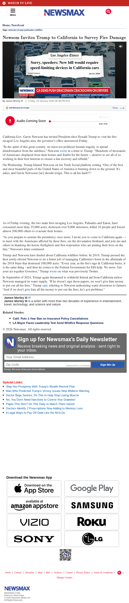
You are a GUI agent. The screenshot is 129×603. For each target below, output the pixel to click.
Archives (58, 572)
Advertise (29, 572)
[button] (108, 11)
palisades (29, 30)
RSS (48, 572)
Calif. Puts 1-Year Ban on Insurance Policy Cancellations (50, 318)
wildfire (39, 30)
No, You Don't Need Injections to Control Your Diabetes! (41, 399)
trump (21, 30)
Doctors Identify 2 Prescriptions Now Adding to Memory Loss (44, 408)
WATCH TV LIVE (20, 3)
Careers (69, 572)
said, (45, 285)
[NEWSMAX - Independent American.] (64, 12)
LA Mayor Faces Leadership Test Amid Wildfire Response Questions (58, 323)
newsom (12, 30)
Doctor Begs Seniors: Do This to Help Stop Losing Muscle (42, 395)
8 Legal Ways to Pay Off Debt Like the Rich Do (35, 412)
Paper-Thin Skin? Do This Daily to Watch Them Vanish (40, 404)
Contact (18, 572)
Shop (40, 572)
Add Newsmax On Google (19, 108)
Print (115, 108)
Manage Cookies (64, 577)
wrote (63, 151)
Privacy (7, 369)
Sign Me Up (107, 364)
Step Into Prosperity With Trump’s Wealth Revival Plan (40, 386)
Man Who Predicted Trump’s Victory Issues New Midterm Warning (47, 391)
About (8, 572)
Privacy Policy (83, 572)
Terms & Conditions (103, 572)
